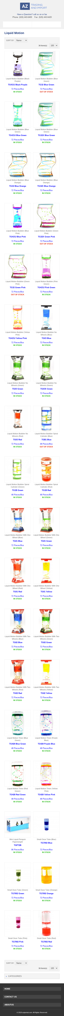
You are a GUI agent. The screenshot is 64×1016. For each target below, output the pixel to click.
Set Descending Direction (30, 40)
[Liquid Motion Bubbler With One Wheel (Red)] (17, 571)
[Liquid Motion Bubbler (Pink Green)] (46, 267)
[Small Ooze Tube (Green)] (17, 875)
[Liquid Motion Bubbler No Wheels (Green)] (17, 368)
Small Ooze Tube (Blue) (46, 839)
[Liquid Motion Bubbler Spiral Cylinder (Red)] (46, 469)
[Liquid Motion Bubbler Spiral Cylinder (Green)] (17, 469)
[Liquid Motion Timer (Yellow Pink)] (46, 774)
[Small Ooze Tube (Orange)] (46, 875)
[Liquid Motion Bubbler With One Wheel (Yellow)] (46, 571)
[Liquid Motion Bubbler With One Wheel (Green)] (46, 520)
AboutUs (9, 1005)
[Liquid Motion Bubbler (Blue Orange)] (17, 165)
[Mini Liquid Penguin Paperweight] (17, 824)
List (55, 40)
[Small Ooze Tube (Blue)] (46, 824)
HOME (7, 989)
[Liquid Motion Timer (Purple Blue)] (46, 723)
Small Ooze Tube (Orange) (46, 890)
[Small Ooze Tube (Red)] (46, 923)
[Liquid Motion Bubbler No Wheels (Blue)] (46, 317)
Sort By (10, 40)
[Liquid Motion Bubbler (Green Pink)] (46, 216)
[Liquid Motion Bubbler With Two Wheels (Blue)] (17, 622)
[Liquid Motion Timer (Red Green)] (17, 774)
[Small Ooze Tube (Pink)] (17, 923)
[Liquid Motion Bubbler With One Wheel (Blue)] (17, 520)
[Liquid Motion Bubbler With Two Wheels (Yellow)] (46, 672)
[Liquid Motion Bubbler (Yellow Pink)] (17, 317)
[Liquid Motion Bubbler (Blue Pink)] (17, 216)
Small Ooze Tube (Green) (17, 890)
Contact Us (10, 997)
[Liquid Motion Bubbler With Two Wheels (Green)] (46, 622)
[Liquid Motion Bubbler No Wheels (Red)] (17, 419)
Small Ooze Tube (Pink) (17, 938)
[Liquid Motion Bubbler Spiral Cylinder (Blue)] (46, 419)
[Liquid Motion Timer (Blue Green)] (17, 723)
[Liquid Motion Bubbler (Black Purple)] (17, 64)
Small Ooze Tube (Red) (46, 938)
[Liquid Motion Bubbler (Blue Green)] (46, 64)
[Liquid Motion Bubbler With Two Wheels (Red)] (17, 672)
